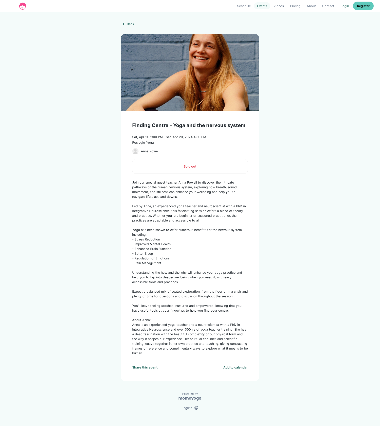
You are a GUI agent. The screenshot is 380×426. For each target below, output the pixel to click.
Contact (328, 6)
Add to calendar (235, 367)
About (311, 6)
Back (127, 24)
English (190, 407)
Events (262, 6)
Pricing (295, 6)
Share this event (145, 367)
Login (345, 6)
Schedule (244, 6)
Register (363, 6)
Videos (279, 6)
